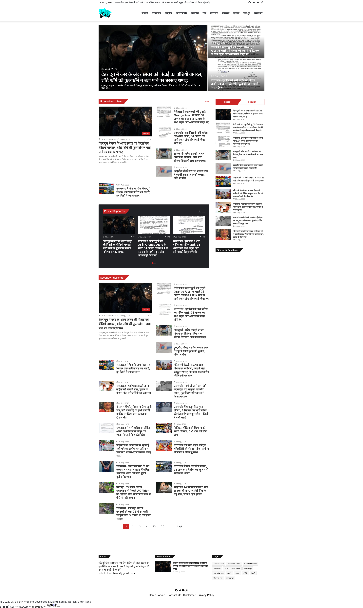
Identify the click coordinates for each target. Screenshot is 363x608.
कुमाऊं (229, 573)
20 (162, 526)
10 (154, 526)
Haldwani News (250, 564)
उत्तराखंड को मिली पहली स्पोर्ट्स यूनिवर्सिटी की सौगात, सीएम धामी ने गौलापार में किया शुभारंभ (191, 448)
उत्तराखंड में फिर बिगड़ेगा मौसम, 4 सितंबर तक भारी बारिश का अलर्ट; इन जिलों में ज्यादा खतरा (133, 192)
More (207, 101)
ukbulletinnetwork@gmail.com (117, 573)
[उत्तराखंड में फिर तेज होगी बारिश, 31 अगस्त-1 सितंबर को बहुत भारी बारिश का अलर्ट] (164, 466)
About (161, 595)
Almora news (219, 564)
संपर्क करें (258, 13)
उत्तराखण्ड (156, 13)
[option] (181, 58)
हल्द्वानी (145, 13)
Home (152, 595)
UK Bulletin (17, 601)
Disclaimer (189, 595)
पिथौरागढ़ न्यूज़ (218, 578)
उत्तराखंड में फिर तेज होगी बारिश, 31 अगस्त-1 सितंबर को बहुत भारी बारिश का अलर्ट (191, 469)
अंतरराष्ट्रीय (181, 13)
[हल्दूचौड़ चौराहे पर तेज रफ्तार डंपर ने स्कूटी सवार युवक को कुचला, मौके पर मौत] (164, 171)
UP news (217, 568)
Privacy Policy (206, 595)
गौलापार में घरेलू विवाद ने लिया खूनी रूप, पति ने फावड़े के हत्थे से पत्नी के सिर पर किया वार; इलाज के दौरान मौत (134, 412)
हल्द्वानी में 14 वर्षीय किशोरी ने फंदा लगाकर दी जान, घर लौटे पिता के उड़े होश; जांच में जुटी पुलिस (191, 490)
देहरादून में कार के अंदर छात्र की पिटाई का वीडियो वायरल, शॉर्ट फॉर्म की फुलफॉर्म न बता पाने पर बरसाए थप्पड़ (151, 77)
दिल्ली (253, 573)
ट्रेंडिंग (245, 573)
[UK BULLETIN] (105, 13)
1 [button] (153, 263)
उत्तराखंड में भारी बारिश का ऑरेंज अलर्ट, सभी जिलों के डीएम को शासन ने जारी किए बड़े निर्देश (133, 431)
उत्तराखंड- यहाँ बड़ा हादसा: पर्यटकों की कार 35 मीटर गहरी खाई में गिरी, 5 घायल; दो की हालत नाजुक (133, 513)
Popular (252, 101)
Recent (227, 101)
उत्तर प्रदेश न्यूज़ (218, 573)
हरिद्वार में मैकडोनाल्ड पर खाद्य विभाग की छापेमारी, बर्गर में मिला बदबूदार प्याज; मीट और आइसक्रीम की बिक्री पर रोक (191, 370)
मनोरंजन (214, 13)
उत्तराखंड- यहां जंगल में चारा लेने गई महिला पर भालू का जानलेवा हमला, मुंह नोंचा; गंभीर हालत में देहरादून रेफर (190, 391)
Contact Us (174, 595)
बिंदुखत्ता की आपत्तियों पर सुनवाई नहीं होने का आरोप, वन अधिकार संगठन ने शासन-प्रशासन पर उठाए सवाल (133, 450)
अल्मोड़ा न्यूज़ (248, 568)
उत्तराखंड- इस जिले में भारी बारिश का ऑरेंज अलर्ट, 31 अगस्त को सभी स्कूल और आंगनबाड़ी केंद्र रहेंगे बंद (234, 84)
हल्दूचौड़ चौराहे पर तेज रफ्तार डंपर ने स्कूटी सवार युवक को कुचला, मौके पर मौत (191, 174)
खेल (204, 13)
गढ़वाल (237, 573)
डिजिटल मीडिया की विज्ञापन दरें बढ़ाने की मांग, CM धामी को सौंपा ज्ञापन (190, 431)
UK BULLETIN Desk (108, 139)
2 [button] (155, 263)
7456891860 (36, 606)
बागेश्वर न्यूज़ (230, 578)
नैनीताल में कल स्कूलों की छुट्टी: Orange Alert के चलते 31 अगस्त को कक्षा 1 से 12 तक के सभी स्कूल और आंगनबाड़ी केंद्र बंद (235, 50)
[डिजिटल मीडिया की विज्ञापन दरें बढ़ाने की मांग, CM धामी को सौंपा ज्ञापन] (164, 428)
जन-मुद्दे (246, 13)
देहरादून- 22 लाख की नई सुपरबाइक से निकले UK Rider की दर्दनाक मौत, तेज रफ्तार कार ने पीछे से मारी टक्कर (133, 492)
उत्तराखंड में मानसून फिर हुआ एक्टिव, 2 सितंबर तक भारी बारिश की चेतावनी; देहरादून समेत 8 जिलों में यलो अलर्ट (191, 412)
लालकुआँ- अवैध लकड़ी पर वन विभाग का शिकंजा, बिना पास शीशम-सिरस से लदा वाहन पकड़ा (156, 2)
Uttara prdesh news (232, 568)
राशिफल (225, 13)
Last (179, 526)
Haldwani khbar (234, 564)
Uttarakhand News (111, 101)
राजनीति (195, 13)
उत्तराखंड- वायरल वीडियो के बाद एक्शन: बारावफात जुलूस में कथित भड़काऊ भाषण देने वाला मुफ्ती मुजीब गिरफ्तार (132, 471)
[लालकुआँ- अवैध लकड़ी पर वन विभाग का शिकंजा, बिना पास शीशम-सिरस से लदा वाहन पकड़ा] (164, 153)
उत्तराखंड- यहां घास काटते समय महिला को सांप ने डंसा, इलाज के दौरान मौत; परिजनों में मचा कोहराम (133, 389)
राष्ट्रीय (168, 13)
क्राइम (236, 13)
